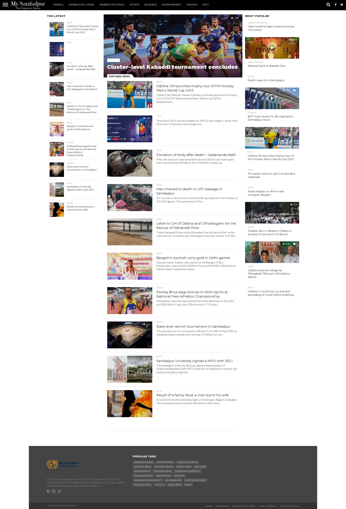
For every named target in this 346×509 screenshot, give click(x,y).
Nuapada (179, 476)
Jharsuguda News (187, 462)
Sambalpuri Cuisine (81, 4)
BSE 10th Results (289, 506)
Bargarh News (165, 462)
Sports (134, 4)
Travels (58, 4)
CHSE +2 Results (268, 506)
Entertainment (171, 4)
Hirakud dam (163, 476)
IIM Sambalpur (173, 480)
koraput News (142, 485)
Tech (205, 4)
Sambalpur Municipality (148, 480)
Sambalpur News (144, 462)
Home (209, 506)
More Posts (172, 423)
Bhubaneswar (142, 471)
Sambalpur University (187, 471)
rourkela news (163, 471)
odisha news (184, 467)
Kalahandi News (143, 476)
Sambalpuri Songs (112, 4)
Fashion (191, 4)
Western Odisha (163, 467)
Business (151, 4)
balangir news (142, 467)
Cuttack (159, 485)
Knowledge (222, 506)
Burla (188, 485)
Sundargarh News (195, 480)
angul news (174, 485)
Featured (200, 467)
